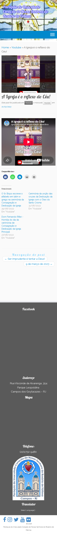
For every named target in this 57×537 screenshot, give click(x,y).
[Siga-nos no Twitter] (17, 519)
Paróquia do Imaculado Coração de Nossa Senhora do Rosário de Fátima (28, 528)
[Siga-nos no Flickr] (29, 519)
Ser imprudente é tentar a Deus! (25, 258)
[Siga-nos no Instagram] (11, 519)
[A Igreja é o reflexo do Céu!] (28, 74)
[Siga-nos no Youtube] (23, 519)
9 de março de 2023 (39, 263)
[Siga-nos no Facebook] (5, 519)
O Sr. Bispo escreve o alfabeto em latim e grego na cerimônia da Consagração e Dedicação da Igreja (13, 199)
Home (5, 47)
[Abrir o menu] (52, 35)
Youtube (16, 47)
